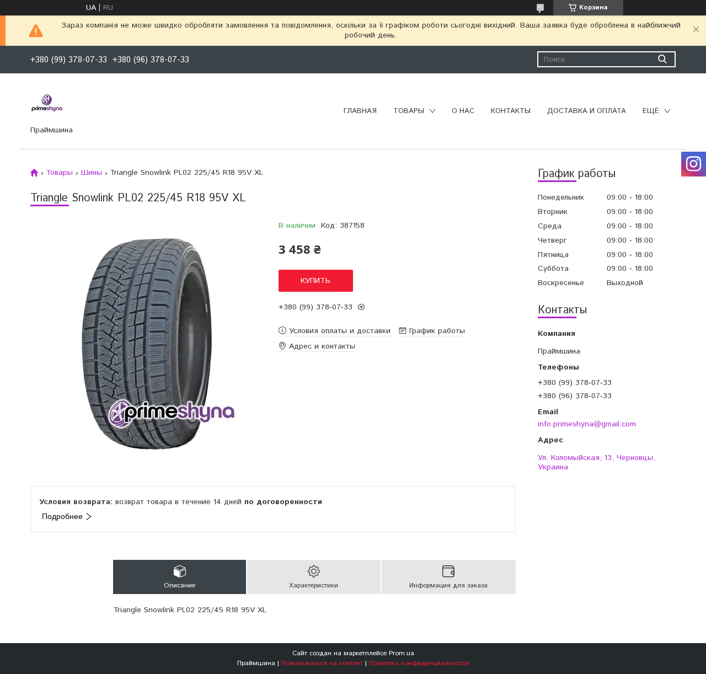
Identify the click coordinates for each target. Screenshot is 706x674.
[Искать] (662, 59)
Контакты (511, 111)
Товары (408, 111)
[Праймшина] (46, 103)
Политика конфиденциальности (419, 663)
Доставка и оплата (586, 111)
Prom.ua (401, 653)
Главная (360, 111)
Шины (91, 172)
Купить (315, 280)
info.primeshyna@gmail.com (587, 424)
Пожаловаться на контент (322, 663)
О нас (463, 111)
